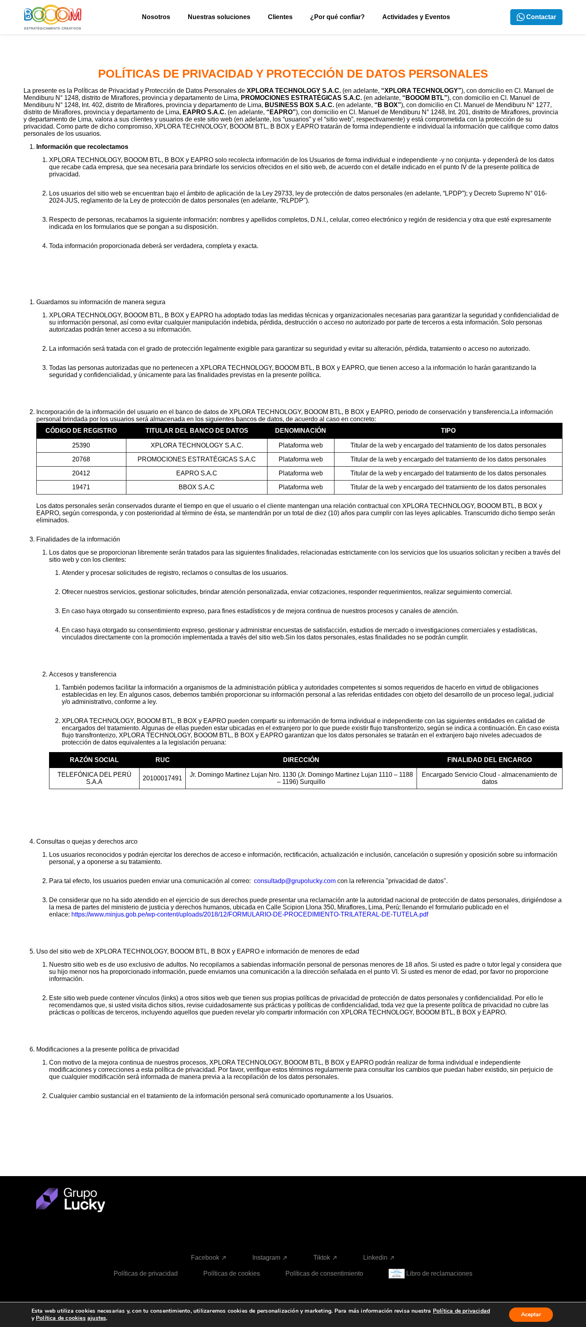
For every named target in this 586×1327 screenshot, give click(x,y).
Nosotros (156, 17)
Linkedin (375, 1258)
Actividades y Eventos (416, 17)
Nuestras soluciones (219, 17)
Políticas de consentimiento (324, 1273)
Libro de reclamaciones (439, 1273)
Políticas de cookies (231, 1273)
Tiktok (321, 1258)
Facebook (205, 1258)
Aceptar (531, 1314)
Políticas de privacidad (146, 1273)
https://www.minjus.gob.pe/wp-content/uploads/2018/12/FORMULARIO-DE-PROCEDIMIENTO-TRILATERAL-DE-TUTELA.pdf (249, 914)
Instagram (266, 1258)
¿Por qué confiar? (337, 17)
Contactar (541, 17)
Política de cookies (61, 1318)
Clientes (280, 17)
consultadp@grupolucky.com (295, 881)
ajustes (96, 1318)
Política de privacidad (461, 1311)
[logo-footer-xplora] (80, 1203)
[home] (53, 17)
